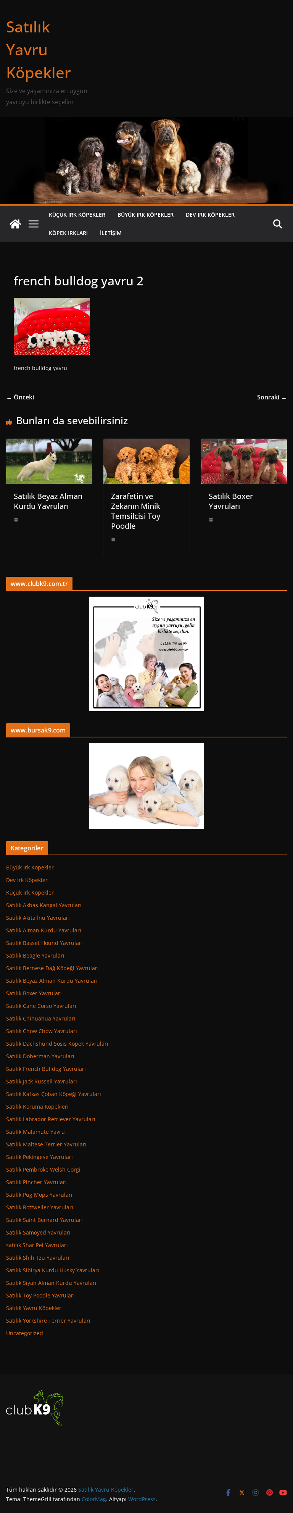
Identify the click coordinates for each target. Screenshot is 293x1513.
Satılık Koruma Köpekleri (37, 1106)
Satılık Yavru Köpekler (38, 49)
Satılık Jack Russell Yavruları (41, 1081)
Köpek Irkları (68, 233)
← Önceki (20, 397)
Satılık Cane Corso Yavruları (41, 1005)
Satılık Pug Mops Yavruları (39, 1194)
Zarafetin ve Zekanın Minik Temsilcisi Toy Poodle (135, 511)
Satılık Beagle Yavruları (35, 955)
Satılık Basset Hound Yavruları (44, 942)
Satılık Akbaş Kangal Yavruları (44, 905)
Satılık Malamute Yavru (35, 1131)
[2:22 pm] (16, 519)
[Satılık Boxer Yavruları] (244, 444)
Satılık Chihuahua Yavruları (41, 1018)
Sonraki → (272, 397)
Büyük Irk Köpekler (146, 214)
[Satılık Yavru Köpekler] (146, 122)
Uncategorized (24, 1333)
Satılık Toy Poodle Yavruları (40, 1295)
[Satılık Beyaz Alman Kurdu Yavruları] (49, 444)
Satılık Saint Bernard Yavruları (44, 1219)
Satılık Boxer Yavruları (231, 501)
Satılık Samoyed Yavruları (38, 1232)
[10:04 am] (211, 519)
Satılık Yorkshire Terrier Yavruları (48, 1320)
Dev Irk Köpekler (210, 214)
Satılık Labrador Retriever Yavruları (50, 1119)
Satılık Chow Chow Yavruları (41, 1031)
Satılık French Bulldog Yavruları (46, 1068)
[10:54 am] (113, 539)
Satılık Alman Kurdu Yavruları (43, 930)
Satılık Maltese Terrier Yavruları (46, 1144)
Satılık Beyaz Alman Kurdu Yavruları (48, 501)
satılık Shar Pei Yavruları (37, 1245)
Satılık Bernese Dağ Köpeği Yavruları (52, 968)
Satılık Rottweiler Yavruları (39, 1207)
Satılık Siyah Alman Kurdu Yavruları (51, 1282)
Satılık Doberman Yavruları (40, 1056)
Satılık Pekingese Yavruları (39, 1157)
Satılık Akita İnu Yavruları (38, 917)
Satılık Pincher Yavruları (36, 1182)
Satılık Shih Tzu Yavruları (37, 1257)
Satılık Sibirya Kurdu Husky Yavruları (52, 1270)
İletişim (111, 233)
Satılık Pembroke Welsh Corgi (43, 1169)
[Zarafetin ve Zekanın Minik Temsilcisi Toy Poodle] (146, 444)
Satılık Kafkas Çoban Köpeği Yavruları (53, 1094)
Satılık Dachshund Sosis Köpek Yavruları (57, 1043)
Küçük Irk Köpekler (77, 214)
